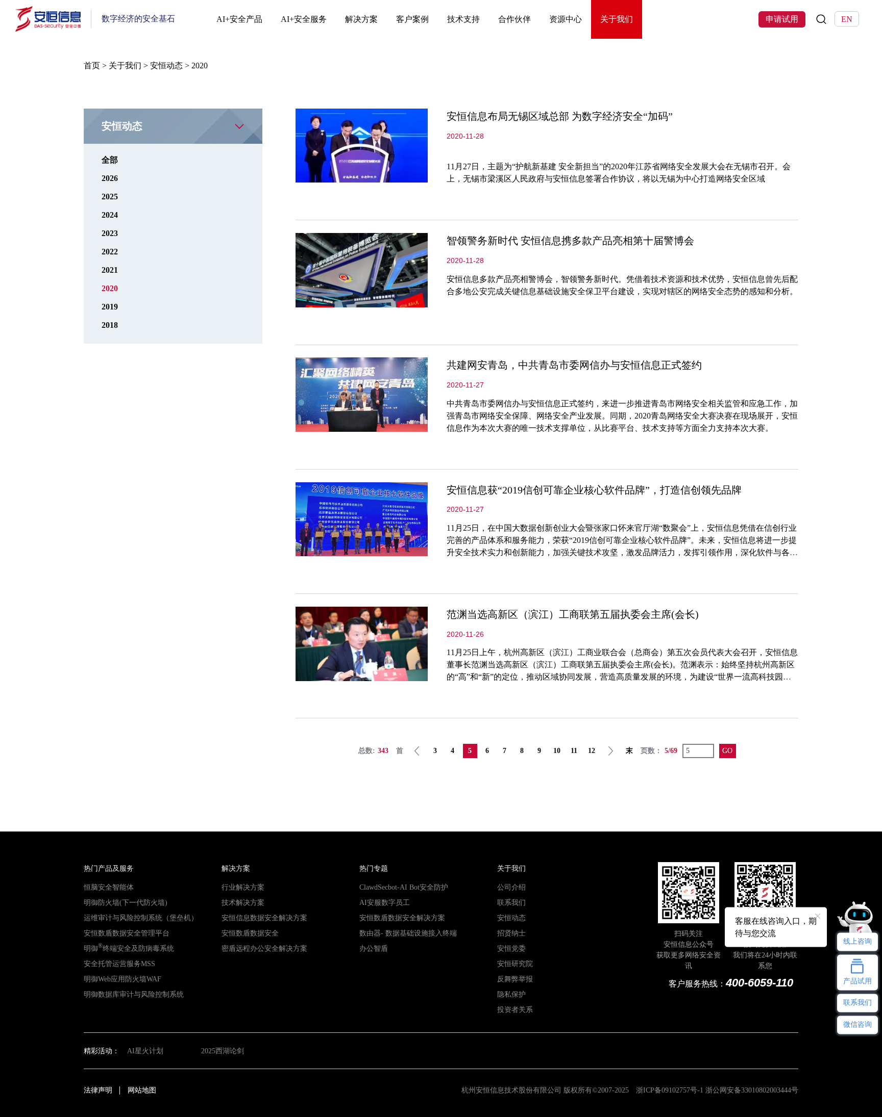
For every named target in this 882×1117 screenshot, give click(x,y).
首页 (92, 65)
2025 (110, 196)
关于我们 (616, 19)
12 (591, 751)
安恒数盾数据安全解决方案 (402, 918)
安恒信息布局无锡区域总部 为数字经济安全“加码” (560, 116)
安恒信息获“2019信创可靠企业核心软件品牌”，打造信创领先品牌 (594, 490)
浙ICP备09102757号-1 (669, 1090)
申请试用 (782, 19)
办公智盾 (373, 948)
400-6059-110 (759, 982)
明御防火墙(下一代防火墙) (125, 902)
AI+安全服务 (304, 19)
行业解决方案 (243, 887)
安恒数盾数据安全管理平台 (126, 933)
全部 (110, 159)
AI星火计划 (145, 1051)
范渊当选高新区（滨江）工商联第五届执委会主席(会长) (573, 614)
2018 (110, 325)
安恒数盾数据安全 (250, 933)
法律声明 (98, 1090)
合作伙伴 (514, 19)
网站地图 (142, 1090)
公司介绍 (511, 887)
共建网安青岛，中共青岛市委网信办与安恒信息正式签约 (574, 365)
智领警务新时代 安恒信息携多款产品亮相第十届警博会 (570, 240)
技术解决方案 (243, 902)
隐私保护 (511, 994)
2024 (110, 215)
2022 (110, 251)
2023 (110, 233)
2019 (110, 306)
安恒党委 (511, 948)
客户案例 (412, 19)
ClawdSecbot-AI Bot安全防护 (403, 887)
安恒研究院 (515, 963)
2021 (110, 270)
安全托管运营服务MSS (119, 963)
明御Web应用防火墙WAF (122, 979)
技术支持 (463, 19)
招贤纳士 (511, 933)
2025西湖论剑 (222, 1051)
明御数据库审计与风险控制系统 (134, 994)
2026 (110, 178)
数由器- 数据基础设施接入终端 (408, 933)
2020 (110, 288)
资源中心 (565, 19)
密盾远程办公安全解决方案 (264, 948)
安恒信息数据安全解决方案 (264, 918)
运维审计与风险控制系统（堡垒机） (141, 918)
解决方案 (361, 19)
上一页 (417, 751)
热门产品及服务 (109, 868)
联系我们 (511, 902)
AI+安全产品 (239, 19)
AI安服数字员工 (384, 902)
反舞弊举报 (515, 979)
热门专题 (373, 868)
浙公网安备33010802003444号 (751, 1090)
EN (846, 19)
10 (556, 751)
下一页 (610, 751)
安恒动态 (166, 65)
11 (574, 751)
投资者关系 (515, 1009)
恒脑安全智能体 (109, 887)
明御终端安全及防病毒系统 (129, 948)
